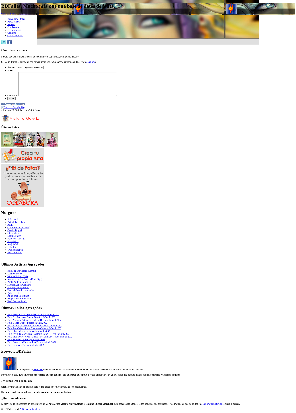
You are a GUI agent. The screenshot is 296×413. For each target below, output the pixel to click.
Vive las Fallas (14, 252)
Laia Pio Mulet (14, 273)
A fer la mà (12, 219)
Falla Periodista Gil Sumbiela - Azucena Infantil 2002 (33, 314)
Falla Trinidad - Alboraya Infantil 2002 (26, 339)
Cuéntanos (12, 95)
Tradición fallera (15, 249)
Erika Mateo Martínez (18, 287)
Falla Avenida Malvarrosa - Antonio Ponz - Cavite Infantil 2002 (38, 334)
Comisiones (13, 27)
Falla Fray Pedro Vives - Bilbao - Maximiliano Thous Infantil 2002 (39, 336)
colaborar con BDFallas (212, 404)
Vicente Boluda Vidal (17, 276)
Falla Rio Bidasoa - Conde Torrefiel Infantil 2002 (31, 317)
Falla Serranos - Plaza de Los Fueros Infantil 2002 (31, 342)
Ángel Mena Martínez (18, 295)
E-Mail (10, 70)
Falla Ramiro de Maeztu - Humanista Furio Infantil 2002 (34, 325)
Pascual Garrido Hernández (20, 290)
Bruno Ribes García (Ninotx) (21, 271)
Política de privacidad (29, 409)
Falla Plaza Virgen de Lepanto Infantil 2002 (28, 331)
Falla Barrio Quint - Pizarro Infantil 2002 (27, 322)
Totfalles (11, 247)
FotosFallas (12, 241)
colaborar (90, 62)
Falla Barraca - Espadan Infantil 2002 (25, 345)
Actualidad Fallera (16, 222)
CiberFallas (12, 233)
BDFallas (38, 369)
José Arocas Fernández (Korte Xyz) (24, 279)
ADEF (10, 224)
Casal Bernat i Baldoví (18, 227)
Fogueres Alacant (15, 238)
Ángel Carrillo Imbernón (19, 298)
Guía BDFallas (8, 13)
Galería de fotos (15, 35)
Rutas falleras (14, 21)
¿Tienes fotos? (14, 30)
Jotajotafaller (13, 244)
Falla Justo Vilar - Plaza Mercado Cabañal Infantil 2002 (34, 328)
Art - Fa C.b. (13, 293)
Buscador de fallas (16, 19)
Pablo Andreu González (19, 282)
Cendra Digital (14, 230)
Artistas (11, 24)
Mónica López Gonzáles (19, 284)
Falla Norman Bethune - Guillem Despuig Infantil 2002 (34, 320)
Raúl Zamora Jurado (17, 301)
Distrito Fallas (14, 236)
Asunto (10, 67)
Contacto (11, 32)
